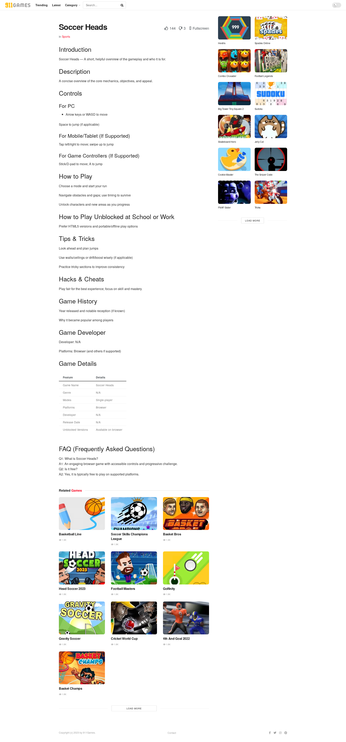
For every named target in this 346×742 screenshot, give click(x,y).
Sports (66, 36)
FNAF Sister (224, 207)
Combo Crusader (227, 76)
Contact (172, 732)
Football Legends (264, 76)
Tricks (258, 207)
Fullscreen (200, 28)
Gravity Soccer (69, 638)
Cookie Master (225, 174)
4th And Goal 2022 (176, 638)
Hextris (221, 43)
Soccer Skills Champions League (129, 536)
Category (71, 5)
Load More (134, 708)
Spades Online (262, 43)
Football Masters (123, 588)
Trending (41, 5)
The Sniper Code (264, 174)
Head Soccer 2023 (72, 588)
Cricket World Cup (124, 638)
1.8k (63, 594)
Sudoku (259, 108)
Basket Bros (172, 534)
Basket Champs (70, 688)
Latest (56, 5)
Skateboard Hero (227, 141)
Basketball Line (70, 534)
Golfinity (169, 588)
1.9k (63, 539)
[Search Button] (122, 5)
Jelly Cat (259, 141)
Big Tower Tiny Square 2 (230, 108)
